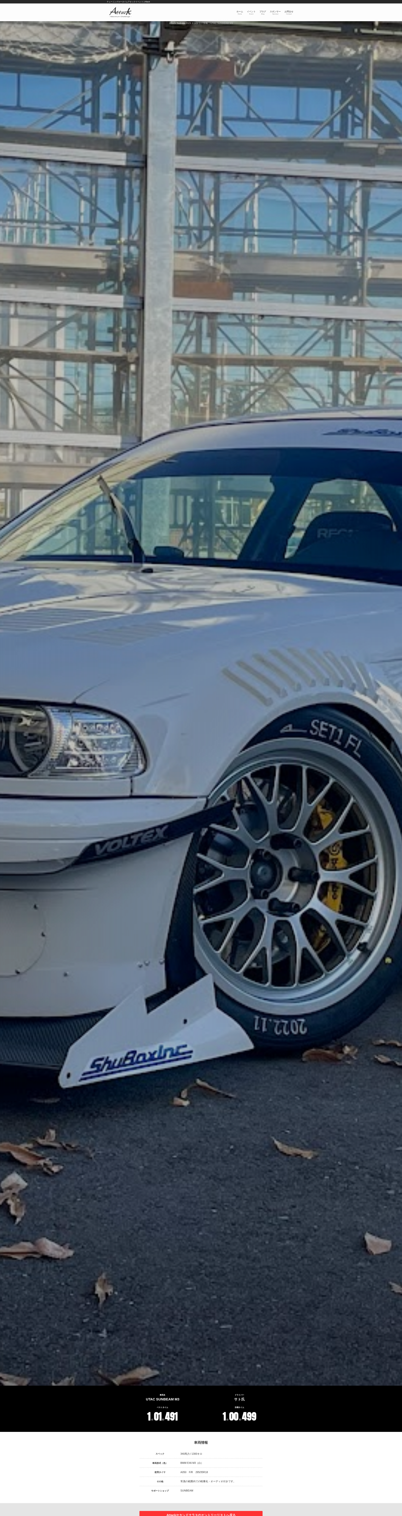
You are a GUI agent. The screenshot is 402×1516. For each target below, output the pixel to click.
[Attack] (120, 12)
